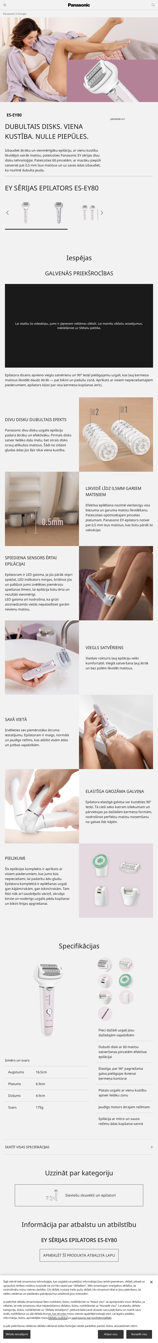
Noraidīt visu (139, 1334)
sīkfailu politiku (58, 1318)
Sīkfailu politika (89, 328)
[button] (26, 213)
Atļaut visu (110, 1334)
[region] (79, 1309)
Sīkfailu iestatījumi (17, 1334)
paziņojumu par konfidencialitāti (91, 1318)
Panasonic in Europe (14, 13)
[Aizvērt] (151, 1282)
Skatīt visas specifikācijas (27, 1147)
